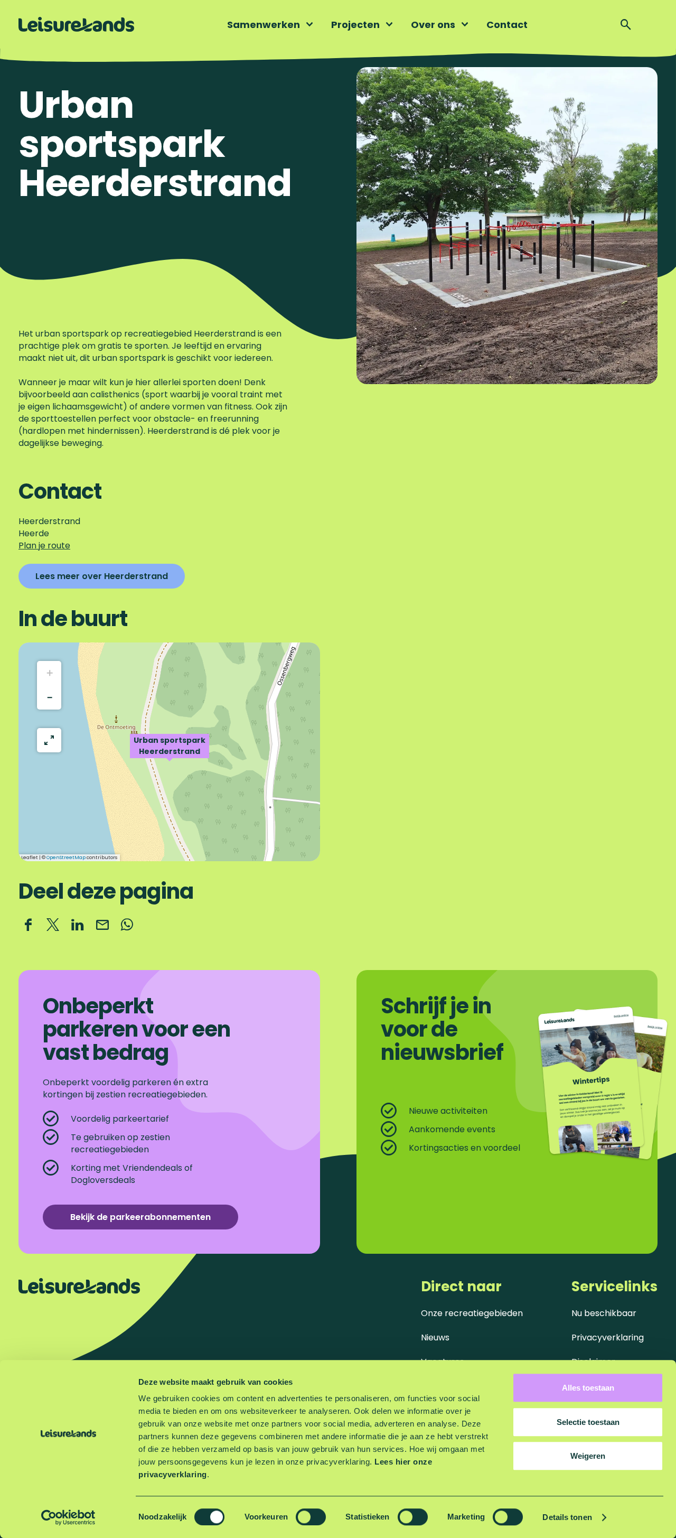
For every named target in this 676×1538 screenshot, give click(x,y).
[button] (169, 751)
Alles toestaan (588, 1387)
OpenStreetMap (66, 857)
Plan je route (44, 545)
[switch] (311, 1516)
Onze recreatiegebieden (472, 1313)
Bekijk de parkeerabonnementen (140, 1217)
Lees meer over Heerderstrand (101, 576)
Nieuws (435, 1337)
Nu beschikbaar (603, 1313)
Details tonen (567, 1517)
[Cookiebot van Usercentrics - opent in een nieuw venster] (68, 1517)
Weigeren (587, 1455)
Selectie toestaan (588, 1422)
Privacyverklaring (607, 1337)
